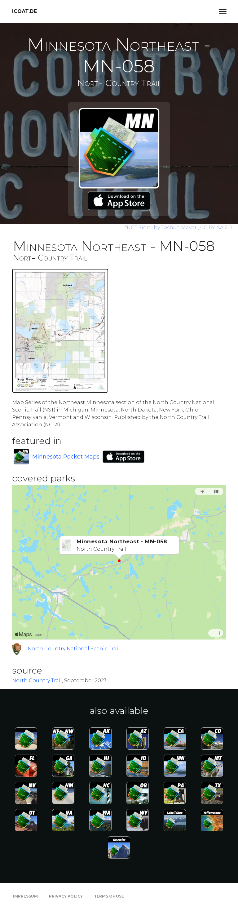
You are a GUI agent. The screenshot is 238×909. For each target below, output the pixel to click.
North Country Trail (37, 680)
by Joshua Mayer (161, 227)
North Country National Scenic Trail (74, 649)
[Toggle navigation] (223, 11)
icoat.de (24, 11)
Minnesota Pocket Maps (65, 456)
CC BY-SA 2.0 (216, 227)
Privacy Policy (66, 896)
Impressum (25, 896)
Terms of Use (109, 896)
